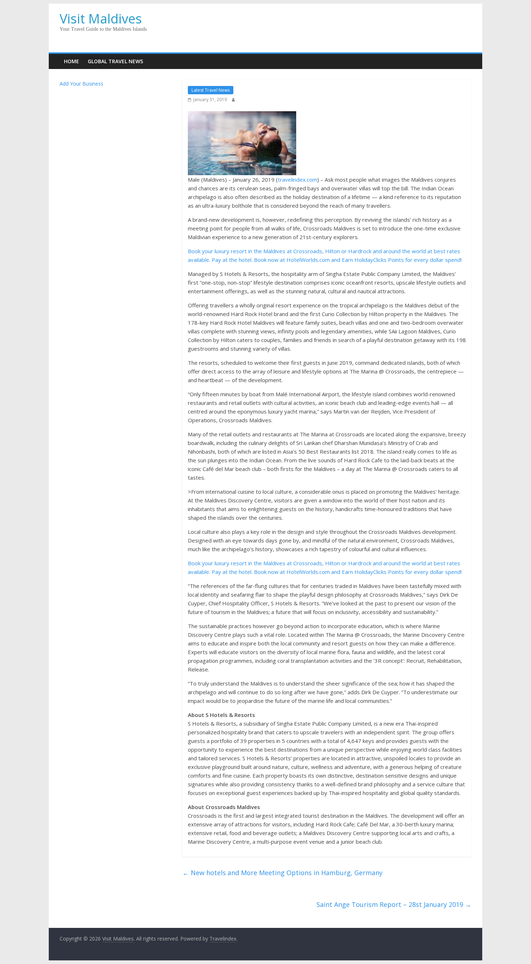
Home (71, 61)
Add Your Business (81, 83)
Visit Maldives (101, 18)
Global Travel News (115, 61)
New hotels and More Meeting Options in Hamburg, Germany (282, 872)
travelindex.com (297, 179)
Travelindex (223, 938)
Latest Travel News (210, 90)
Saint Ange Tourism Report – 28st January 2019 (393, 904)
